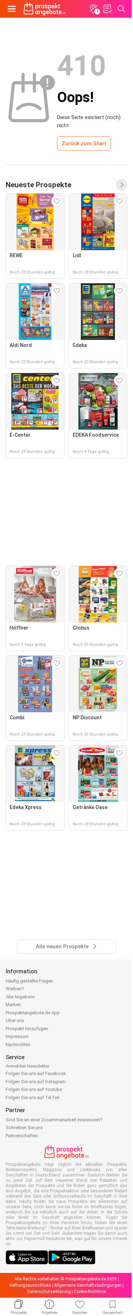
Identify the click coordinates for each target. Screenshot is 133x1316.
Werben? (15, 988)
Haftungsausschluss (30, 1285)
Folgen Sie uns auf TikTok (33, 1097)
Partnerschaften (22, 1135)
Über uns (15, 1020)
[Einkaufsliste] (107, 8)
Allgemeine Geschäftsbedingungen (88, 1285)
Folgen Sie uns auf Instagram (36, 1081)
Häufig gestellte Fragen (29, 981)
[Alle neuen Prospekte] (121, 184)
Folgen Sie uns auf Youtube (34, 1089)
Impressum (17, 1036)
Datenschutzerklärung (49, 1291)
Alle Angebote (20, 996)
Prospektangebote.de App (33, 1012)
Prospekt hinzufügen (27, 1028)
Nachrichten (18, 1044)
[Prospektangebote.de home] (44, 9)
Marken (13, 1004)
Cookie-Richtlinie (90, 1291)
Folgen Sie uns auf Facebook (36, 1073)
